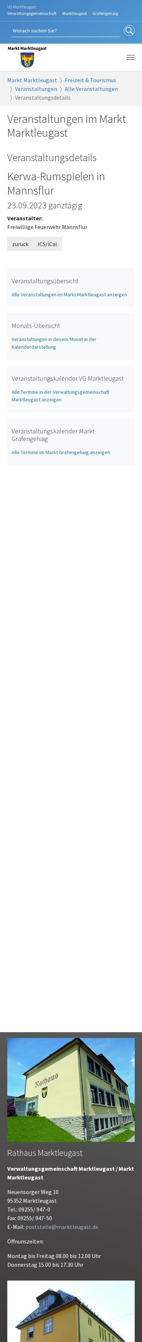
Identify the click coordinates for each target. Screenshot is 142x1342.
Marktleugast (74, 13)
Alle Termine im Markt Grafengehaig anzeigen (61, 452)
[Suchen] (129, 31)
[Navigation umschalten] (131, 57)
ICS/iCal (47, 244)
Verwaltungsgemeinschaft (31, 13)
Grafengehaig (105, 13)
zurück (20, 244)
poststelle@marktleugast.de (61, 1226)
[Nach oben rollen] (126, 1326)
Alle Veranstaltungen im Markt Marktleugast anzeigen (69, 294)
